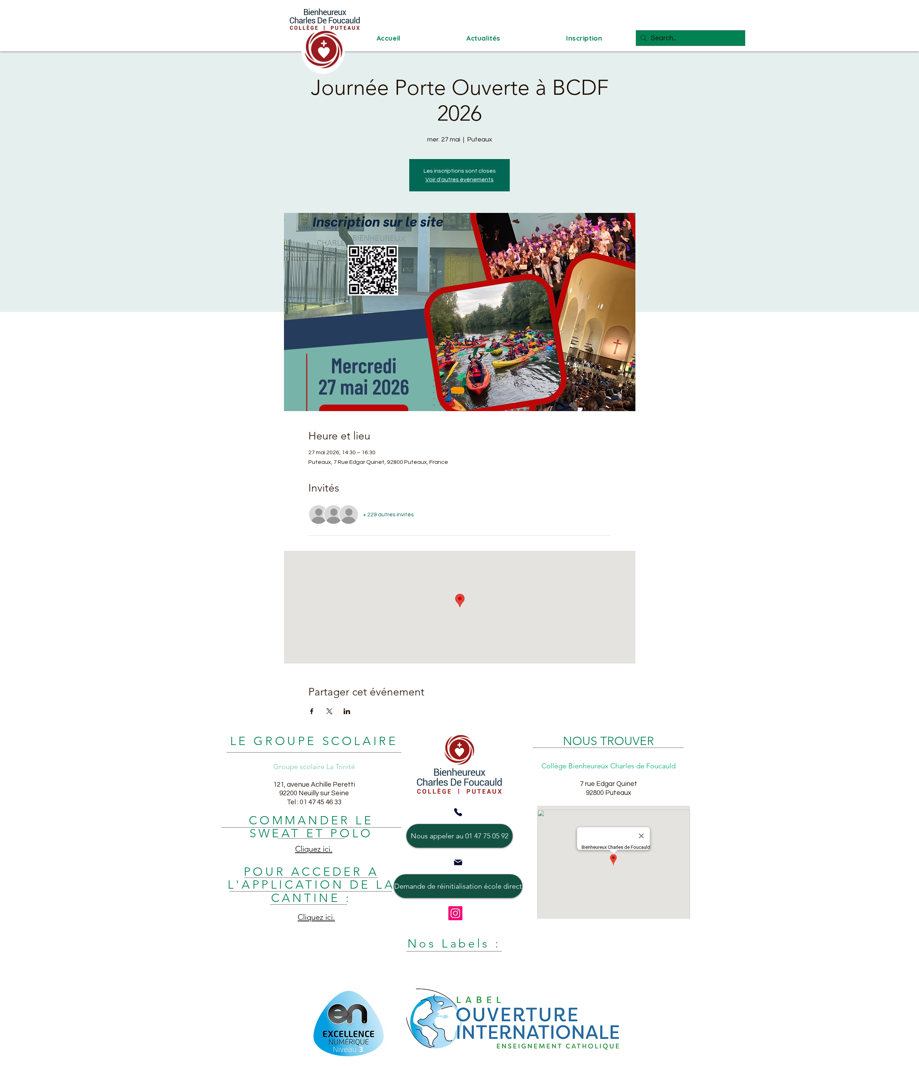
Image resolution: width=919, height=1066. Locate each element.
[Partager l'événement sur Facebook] (311, 711)
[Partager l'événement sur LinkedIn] (347, 711)
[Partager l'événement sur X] (329, 711)
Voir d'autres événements (459, 179)
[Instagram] (455, 913)
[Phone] (458, 812)
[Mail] (458, 862)
